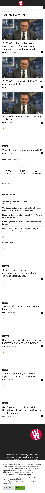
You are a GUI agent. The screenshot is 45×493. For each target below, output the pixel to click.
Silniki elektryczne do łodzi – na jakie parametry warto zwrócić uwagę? (22, 341)
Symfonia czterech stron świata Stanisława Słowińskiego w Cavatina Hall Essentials (22, 410)
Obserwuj (22, 166)
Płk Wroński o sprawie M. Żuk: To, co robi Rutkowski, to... (22, 83)
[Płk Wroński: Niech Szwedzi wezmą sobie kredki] (22, 103)
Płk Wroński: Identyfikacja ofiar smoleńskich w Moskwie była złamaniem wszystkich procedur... (20, 46)
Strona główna (7, 11)
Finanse (5, 302)
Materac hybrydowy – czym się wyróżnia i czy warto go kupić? (19, 375)
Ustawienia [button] (8, 488)
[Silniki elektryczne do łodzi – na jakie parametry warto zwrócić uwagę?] (22, 327)
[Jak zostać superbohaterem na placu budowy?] (22, 294)
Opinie (5, 39)
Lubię (9, 166)
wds (3, 279)
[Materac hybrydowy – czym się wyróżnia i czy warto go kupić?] (22, 361)
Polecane (5, 266)
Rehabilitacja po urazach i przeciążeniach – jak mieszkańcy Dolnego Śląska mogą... (20, 273)
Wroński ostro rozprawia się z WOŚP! (22, 150)
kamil (4, 52)
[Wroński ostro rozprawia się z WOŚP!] (22, 137)
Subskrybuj (36, 166)
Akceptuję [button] (19, 488)
